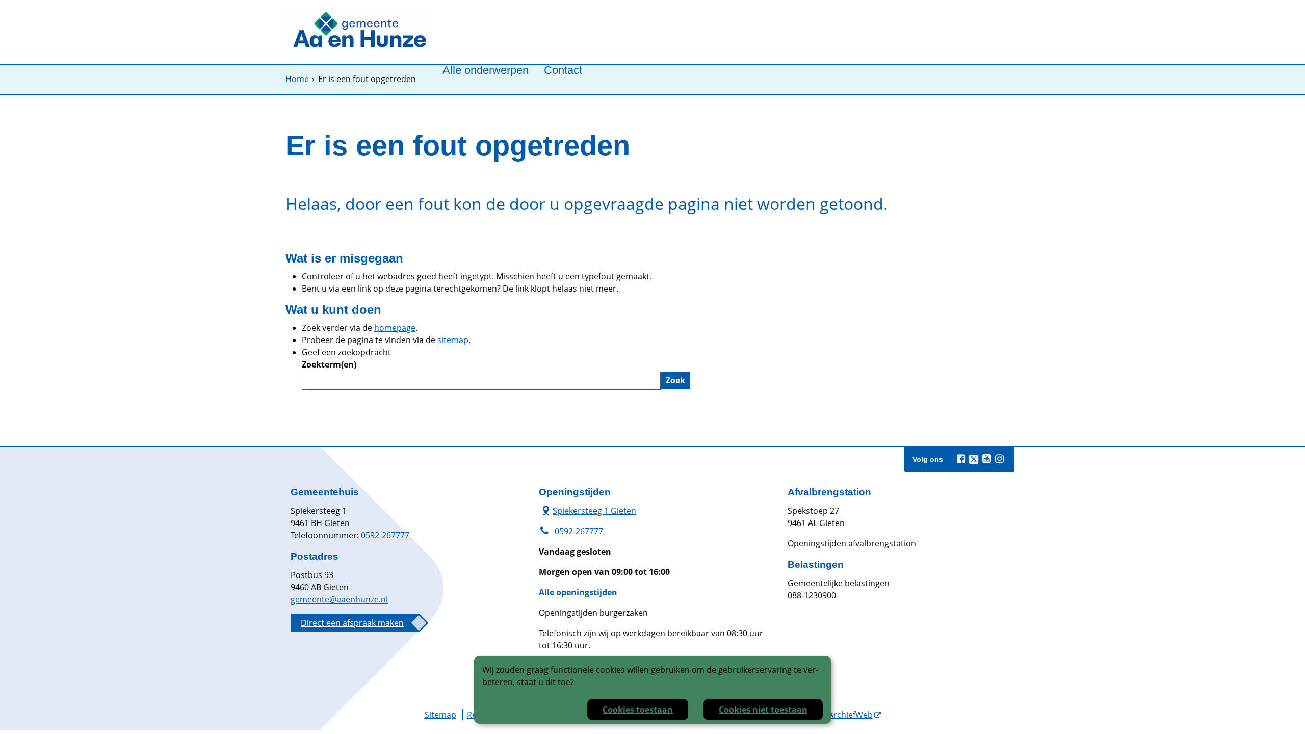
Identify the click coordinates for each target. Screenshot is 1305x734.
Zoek (675, 380)
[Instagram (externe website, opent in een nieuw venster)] (999, 458)
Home (297, 79)
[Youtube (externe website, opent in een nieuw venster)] (986, 458)
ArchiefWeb (850, 714)
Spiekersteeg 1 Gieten (587, 510)
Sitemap (440, 714)
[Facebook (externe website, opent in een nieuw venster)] (961, 458)
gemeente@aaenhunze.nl (339, 599)
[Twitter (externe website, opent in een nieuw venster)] (973, 459)
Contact (563, 70)
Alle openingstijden (578, 592)
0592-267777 (385, 535)
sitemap (452, 340)
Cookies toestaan (638, 709)
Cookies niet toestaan (763, 709)
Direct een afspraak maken (352, 622)
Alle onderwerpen (485, 70)
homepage (394, 327)
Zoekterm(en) (329, 364)
